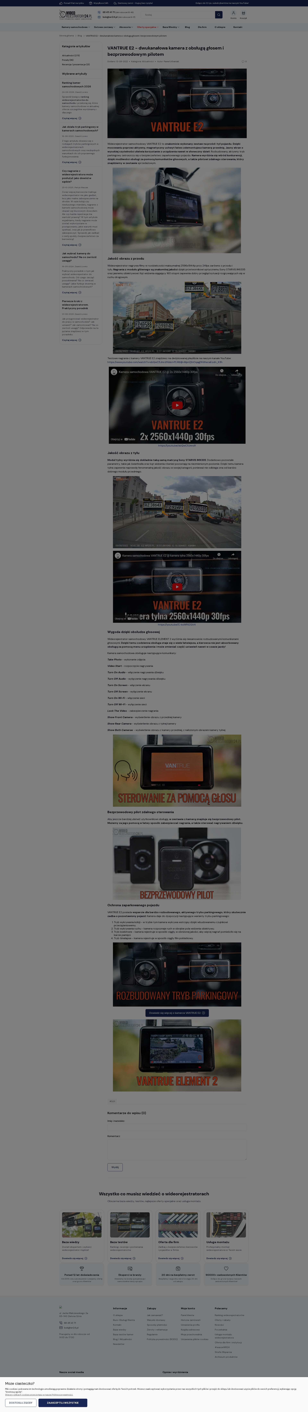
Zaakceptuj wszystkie (63, 1403)
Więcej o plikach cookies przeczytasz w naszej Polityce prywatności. (39, 1394)
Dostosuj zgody (20, 1402)
